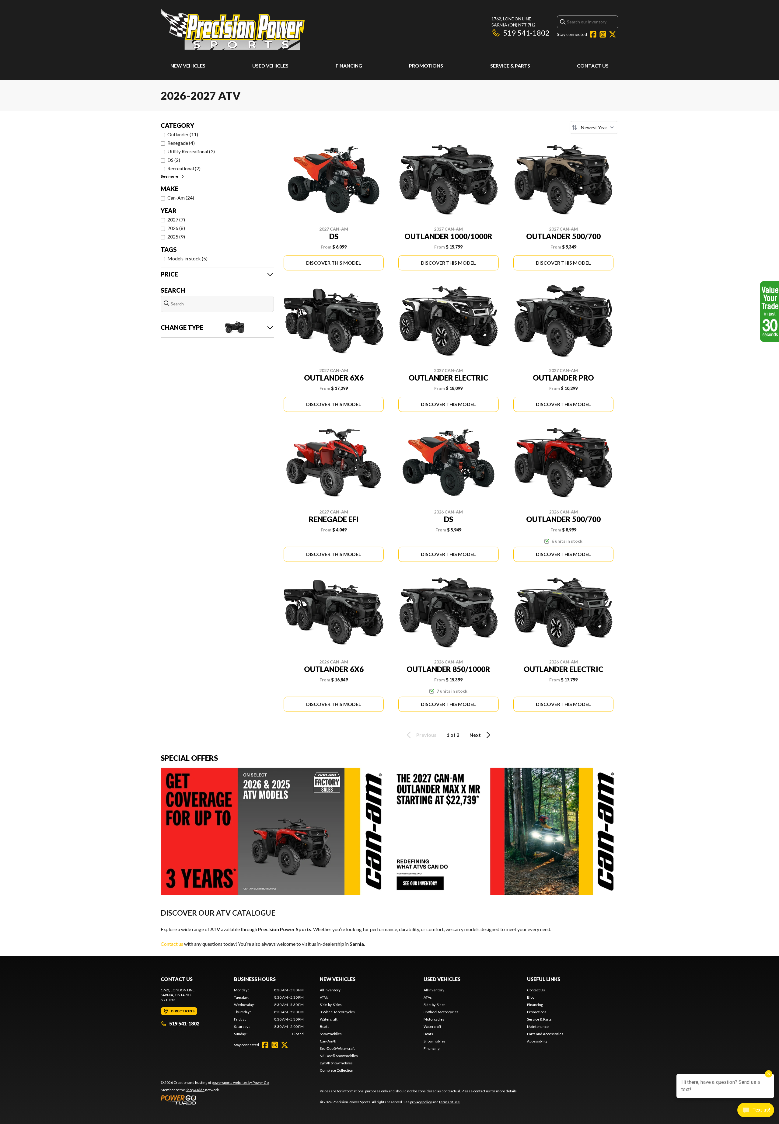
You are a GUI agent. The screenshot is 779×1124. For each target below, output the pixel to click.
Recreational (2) (184, 168)
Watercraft (328, 1019)
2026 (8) (176, 228)
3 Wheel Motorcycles (337, 1012)
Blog (530, 997)
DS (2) (173, 160)
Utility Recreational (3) (191, 151)
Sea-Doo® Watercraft (337, 1048)
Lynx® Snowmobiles (336, 1063)
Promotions (426, 65)
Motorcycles (434, 1019)
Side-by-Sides (331, 1004)
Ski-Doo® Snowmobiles (339, 1055)
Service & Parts (510, 65)
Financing (349, 65)
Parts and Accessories (545, 1034)
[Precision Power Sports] (233, 29)
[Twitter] (612, 34)
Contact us (172, 944)
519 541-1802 (526, 32)
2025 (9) (176, 236)
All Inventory (330, 990)
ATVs (324, 997)
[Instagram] (602, 34)
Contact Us (593, 65)
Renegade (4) (181, 143)
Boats (324, 1026)
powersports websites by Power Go (240, 1082)
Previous (426, 735)
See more (169, 176)
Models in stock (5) (187, 258)
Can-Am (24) (180, 197)
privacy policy (421, 1102)
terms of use (449, 1102)
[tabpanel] (269, 1012)
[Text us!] (755, 1110)
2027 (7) (176, 219)
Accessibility (537, 1041)
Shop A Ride (195, 1089)
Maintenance (538, 1026)
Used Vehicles (270, 65)
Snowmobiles (331, 1034)
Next (475, 735)
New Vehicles (187, 65)
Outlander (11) (182, 134)
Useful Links (543, 979)
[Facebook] (593, 34)
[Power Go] (215, 1100)
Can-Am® (328, 1041)
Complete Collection (336, 1070)
